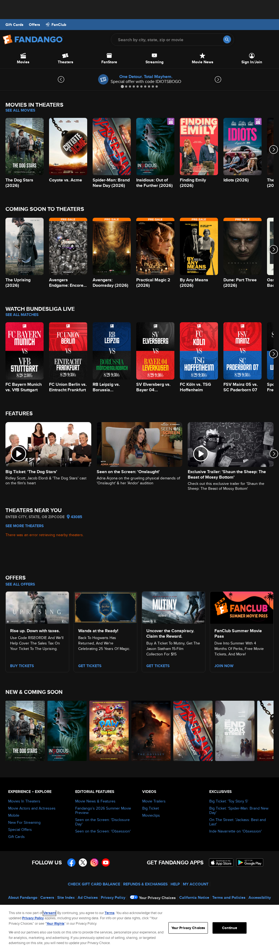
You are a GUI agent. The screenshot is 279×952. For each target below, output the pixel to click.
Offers (34, 24)
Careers (47, 897)
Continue (229, 927)
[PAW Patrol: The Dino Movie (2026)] (109, 731)
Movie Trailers (154, 801)
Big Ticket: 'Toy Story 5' (228, 801)
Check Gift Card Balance (94, 884)
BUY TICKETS (22, 666)
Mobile (13, 815)
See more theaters (24, 526)
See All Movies (20, 110)
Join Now (223, 666)
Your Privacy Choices (157, 897)
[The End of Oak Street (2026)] (234, 731)
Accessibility (259, 897)
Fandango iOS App (221, 862)
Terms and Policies (228, 897)
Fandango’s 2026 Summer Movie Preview (103, 810)
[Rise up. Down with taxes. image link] (37, 606)
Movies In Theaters (24, 801)
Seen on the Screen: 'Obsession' (103, 831)
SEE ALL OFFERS (20, 584)
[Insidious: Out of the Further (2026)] (67, 731)
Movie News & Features (95, 801)
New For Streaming (24, 822)
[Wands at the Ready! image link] (105, 606)
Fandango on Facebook (71, 862)
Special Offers (20, 829)
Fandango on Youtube (106, 862)
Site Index (66, 897)
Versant (49, 912)
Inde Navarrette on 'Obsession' (235, 831)
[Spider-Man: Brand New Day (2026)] (193, 731)
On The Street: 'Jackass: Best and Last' (237, 822)
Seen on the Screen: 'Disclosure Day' (102, 822)
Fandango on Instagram (94, 862)
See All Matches (21, 314)
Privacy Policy (113, 897)
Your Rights (55, 923)
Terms (109, 912)
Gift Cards (14, 24)
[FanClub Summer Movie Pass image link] (241, 606)
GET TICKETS (157, 666)
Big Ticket (150, 808)
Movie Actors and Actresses (32, 808)
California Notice (194, 897)
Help (175, 884)
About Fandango (22, 897)
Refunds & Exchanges (145, 884)
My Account (195, 884)
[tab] (122, 86)
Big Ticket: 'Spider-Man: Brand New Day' (238, 810)
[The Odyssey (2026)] (151, 731)
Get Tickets (89, 666)
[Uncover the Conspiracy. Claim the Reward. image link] (173, 606)
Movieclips (151, 815)
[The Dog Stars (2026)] (25, 731)
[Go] (227, 39)
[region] (139, 928)
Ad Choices (88, 897)
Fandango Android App (249, 862)
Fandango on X (83, 862)
